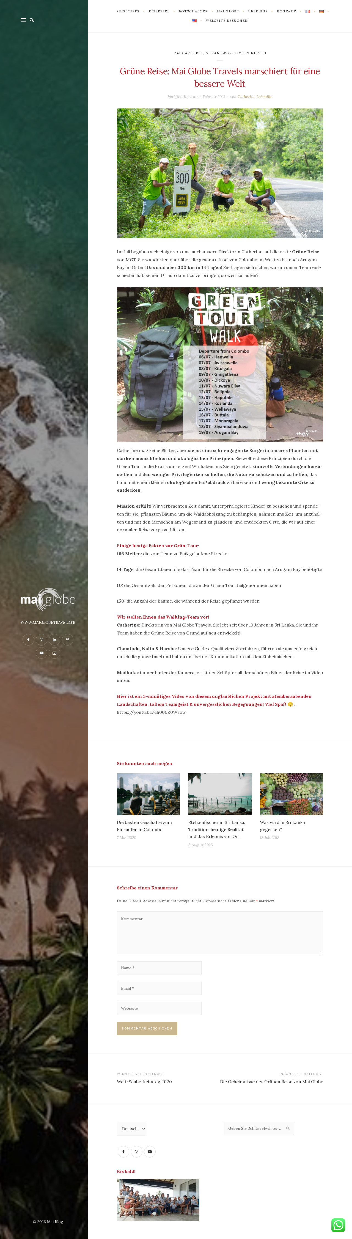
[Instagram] (136, 1152)
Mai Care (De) (189, 53)
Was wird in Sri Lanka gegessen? (282, 825)
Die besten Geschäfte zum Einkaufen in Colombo (144, 825)
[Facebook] (123, 1152)
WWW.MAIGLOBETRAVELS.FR (48, 622)
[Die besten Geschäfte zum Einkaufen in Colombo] (148, 794)
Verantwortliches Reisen (236, 53)
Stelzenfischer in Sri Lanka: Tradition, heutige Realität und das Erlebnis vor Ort (216, 829)
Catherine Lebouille (255, 96)
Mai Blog (55, 1221)
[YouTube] (150, 1152)
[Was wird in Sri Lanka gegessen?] (291, 794)
